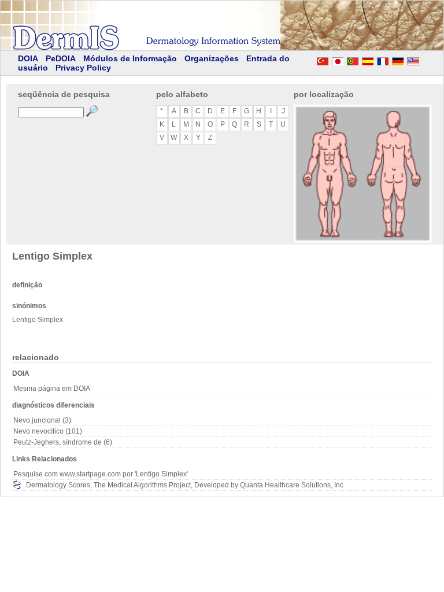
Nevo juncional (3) (42, 420)
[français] (382, 59)
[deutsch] (398, 59)
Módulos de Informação (130, 58)
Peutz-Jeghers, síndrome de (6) (62, 442)
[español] (367, 59)
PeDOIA (61, 58)
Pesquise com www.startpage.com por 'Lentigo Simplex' (100, 474)
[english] (424, 59)
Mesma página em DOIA (51, 388)
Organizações (211, 58)
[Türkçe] (322, 59)
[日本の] (337, 59)
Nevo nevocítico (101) (47, 431)
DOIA (28, 58)
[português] (352, 59)
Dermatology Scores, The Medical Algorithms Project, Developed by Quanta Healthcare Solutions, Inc (184, 485)
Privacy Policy (83, 67)
